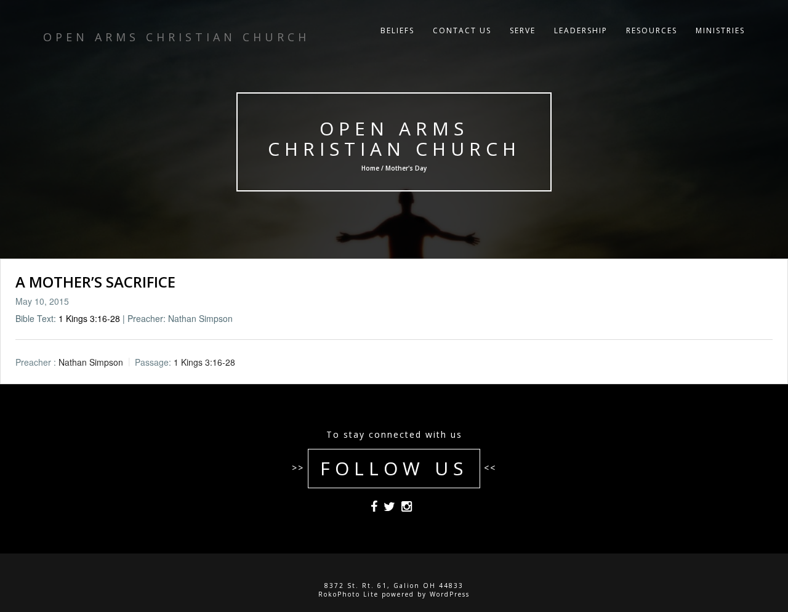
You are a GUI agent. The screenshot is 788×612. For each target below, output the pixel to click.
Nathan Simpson (90, 362)
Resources (651, 30)
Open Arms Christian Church (394, 138)
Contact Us (462, 30)
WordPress (450, 594)
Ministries (720, 30)
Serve (523, 30)
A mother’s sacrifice (95, 282)
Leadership (581, 30)
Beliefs (397, 30)
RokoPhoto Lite (348, 594)
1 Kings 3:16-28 (89, 318)
